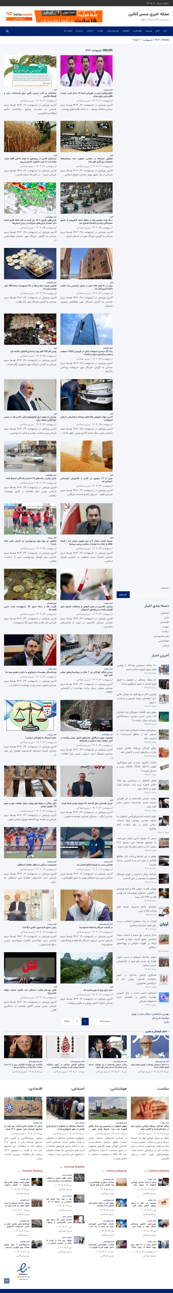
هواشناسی (137, 30)
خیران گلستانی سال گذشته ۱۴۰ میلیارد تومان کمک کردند (87, 803)
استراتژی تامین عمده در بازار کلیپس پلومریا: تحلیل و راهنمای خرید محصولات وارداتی (136, 997)
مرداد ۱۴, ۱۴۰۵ (21, 1189)
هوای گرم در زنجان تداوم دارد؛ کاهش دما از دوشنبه (101, 1204)
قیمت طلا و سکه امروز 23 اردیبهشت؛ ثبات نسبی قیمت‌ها (30, 608)
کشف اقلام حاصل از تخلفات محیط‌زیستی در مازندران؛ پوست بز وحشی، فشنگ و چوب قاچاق (59, 1181)
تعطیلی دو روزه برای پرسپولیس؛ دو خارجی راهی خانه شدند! (30, 542)
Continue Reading (158, 1171)
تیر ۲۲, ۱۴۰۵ (149, 1230)
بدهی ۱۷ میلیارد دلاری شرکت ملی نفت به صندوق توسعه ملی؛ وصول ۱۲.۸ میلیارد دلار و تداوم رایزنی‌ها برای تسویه (136, 843)
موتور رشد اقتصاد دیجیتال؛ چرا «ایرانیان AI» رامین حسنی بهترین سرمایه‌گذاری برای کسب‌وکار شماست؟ (136, 716)
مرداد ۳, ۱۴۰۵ (107, 1209)
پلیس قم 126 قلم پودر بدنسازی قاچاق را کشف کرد (33, 351)
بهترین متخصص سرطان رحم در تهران (150, 1014)
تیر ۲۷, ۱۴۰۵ (107, 1230)
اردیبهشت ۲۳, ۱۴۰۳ (46, 613)
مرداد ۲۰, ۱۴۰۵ (119, 1071)
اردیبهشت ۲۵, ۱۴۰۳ (102, 227)
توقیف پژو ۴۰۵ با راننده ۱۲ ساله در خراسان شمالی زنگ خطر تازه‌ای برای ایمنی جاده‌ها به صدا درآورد (59, 1244)
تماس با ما (68, 30)
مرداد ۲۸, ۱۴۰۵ (161, 1071)
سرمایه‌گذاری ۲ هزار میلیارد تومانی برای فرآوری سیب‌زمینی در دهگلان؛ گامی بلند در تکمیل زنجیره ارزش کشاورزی (16, 1248)
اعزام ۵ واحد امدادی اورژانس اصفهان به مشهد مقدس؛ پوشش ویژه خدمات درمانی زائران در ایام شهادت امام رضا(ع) (136, 823)
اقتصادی (126, 30)
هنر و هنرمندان (113, 30)
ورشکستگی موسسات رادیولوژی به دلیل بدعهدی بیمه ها (30, 672)
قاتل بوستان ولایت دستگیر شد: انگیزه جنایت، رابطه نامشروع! (30, 991)
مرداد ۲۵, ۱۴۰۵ (161, 1133)
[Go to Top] (6, 1281)
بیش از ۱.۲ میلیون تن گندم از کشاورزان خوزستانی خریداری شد (86, 480)
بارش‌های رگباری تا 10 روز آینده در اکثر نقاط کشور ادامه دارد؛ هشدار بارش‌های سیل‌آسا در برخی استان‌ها (30, 222)
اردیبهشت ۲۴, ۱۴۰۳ (46, 424)
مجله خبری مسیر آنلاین (148, 14)
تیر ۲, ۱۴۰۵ (66, 1247)
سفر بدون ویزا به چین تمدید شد (98, 990)
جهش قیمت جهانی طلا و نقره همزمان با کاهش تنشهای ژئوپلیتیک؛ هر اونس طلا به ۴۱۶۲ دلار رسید (136, 893)
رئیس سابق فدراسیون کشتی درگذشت (39, 927)
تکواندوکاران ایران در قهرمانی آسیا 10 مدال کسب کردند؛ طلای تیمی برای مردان (86, 95)
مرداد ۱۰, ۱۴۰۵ (76, 1071)
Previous (105, 1021)
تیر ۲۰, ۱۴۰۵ (65, 1226)
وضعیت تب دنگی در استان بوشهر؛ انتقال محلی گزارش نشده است (143, 1206)
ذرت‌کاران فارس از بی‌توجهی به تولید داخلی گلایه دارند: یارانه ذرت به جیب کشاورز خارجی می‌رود (30, 160)
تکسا (166, 1022)
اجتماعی (90, 30)
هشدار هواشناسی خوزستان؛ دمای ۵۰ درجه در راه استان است (101, 1226)
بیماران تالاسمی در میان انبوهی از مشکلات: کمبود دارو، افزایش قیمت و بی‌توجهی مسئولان (86, 608)
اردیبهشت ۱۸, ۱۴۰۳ (46, 997)
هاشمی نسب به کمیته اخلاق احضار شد (94, 865)
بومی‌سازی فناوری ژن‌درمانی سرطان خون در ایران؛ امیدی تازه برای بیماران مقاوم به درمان (143, 1226)
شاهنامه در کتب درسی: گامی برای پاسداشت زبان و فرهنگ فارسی (30, 95)
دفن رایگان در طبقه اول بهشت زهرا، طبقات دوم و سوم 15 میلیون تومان (30, 805)
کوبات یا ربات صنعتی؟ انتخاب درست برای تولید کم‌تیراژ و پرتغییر (136, 923)
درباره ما (79, 30)
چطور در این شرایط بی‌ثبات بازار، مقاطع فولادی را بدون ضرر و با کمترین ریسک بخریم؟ (136, 860)
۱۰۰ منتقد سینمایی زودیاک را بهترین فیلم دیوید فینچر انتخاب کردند (136, 667)
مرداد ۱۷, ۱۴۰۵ (148, 1189)
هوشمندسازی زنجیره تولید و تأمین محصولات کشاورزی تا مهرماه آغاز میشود (16, 1226)
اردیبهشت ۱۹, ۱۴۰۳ (102, 869)
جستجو (165, 588)
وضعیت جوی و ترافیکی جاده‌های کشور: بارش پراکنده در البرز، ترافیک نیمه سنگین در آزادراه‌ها (86, 739)
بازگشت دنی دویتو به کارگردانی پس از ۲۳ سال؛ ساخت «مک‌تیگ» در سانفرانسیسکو (23, 1066)
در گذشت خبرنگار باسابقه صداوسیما (96, 927)
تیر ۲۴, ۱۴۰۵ (65, 1205)
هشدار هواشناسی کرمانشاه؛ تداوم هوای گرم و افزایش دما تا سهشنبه (101, 1247)
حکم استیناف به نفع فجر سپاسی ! (40, 738)
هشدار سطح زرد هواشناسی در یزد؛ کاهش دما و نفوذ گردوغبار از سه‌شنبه (101, 1185)
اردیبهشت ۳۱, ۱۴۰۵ (146, 1251)
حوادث (165, 627)
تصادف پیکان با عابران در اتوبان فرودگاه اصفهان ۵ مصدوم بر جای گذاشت (136, 876)
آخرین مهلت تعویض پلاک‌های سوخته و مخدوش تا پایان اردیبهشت (86, 418)
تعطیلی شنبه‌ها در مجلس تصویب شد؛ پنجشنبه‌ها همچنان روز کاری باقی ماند (86, 160)
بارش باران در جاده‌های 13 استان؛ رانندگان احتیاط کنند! (31, 478)
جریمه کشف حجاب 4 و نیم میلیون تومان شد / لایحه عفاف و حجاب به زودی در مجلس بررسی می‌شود (86, 542)
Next (66, 1021)
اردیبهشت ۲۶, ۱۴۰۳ (102, 100)
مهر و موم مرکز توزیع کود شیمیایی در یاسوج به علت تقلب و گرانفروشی (59, 1201)
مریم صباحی (82, 100)
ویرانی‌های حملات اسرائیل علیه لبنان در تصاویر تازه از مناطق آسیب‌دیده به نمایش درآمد (136, 734)
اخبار (157, 30)
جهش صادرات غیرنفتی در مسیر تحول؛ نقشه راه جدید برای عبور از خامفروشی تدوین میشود (136, 961)
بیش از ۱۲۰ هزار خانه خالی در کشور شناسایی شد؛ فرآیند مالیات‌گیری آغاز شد (86, 287)
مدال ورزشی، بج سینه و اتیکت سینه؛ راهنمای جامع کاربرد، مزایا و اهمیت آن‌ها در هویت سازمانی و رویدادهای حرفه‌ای (136, 941)
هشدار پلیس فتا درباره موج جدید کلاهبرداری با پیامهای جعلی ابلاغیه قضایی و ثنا (59, 1222)
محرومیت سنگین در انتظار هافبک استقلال (37, 865)
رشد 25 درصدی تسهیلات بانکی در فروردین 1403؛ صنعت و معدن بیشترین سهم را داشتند (86, 353)
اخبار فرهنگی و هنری (156, 1031)
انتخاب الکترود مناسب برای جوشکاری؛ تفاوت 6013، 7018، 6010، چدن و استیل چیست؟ (136, 767)
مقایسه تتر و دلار (160, 1018)
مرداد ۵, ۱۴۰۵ (35, 1071)
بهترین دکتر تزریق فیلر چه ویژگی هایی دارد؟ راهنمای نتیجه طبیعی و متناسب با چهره (136, 698)
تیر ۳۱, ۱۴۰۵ (149, 1209)
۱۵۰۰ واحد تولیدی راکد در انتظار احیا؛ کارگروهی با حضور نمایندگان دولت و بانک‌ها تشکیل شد (86, 222)
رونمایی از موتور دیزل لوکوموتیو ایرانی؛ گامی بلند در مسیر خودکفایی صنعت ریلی (30, 418)
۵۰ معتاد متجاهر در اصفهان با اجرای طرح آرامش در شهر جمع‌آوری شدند (136, 682)
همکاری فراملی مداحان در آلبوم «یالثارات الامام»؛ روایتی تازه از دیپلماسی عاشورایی (136, 979)
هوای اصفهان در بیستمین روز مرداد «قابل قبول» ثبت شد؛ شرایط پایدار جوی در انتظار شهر (136, 785)
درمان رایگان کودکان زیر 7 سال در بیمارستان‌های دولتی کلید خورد (86, 674)
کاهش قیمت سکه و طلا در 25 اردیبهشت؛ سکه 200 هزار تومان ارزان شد (30, 287)
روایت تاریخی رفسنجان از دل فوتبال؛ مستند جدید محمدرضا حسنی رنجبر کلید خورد (136, 803)
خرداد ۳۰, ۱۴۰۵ (106, 1251)
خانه (165, 30)
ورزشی (149, 30)
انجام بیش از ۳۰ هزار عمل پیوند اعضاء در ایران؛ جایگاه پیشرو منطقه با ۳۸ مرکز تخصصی (143, 1248)
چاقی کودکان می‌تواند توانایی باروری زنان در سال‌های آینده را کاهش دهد (136, 750)
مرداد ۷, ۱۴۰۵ (22, 1230)
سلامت (100, 30)
